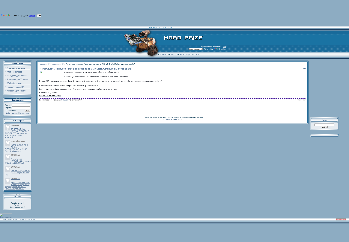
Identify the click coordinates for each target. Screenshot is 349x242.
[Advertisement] (172, 109)
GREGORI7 (65, 100)
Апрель (56, 64)
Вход (197, 54)
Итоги (173, 54)
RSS (224, 47)
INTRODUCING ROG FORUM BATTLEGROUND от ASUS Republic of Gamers (16, 148)
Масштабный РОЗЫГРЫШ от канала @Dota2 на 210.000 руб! (17, 161)
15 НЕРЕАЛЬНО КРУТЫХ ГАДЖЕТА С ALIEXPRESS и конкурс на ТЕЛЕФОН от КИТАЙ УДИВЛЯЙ (17, 133)
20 (63, 64)
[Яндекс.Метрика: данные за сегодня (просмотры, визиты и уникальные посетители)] (6, 216)
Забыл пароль (12, 113)
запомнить (12, 110)
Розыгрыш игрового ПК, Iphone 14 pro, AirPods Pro (17, 173)
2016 (49, 64)
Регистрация (185, 54)
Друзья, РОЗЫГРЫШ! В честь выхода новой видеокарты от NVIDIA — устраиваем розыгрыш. (17, 186)
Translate (222, 49)
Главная (163, 54)
